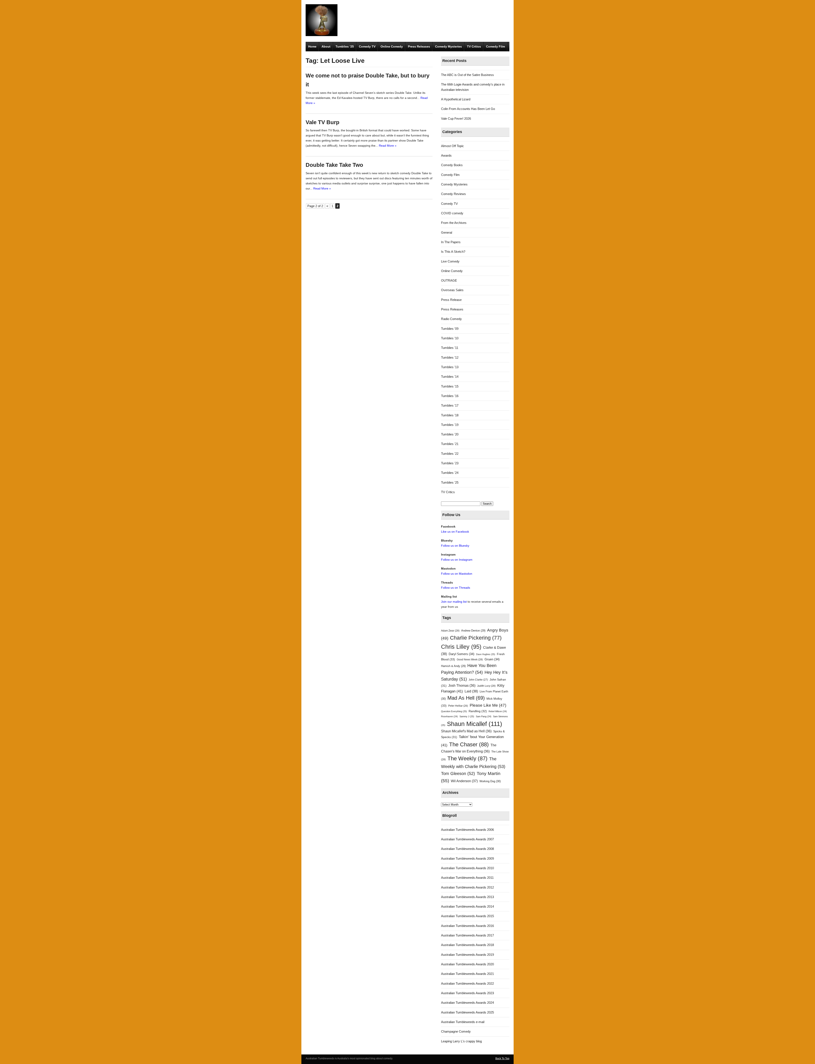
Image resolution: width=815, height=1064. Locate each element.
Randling (478, 711)
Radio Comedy (451, 319)
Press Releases (419, 46)
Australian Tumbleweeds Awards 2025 (467, 1012)
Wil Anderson (464, 781)
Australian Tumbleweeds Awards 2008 (467, 849)
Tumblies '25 (449, 482)
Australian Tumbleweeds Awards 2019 (467, 954)
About (326, 46)
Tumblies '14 (449, 376)
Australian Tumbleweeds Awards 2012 (467, 887)
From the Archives (454, 223)
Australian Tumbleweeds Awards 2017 (467, 935)
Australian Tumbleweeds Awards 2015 (467, 916)
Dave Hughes (485, 654)
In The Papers (451, 242)
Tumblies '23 (449, 463)
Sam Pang (483, 716)
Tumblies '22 (449, 453)
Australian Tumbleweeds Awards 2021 (467, 974)
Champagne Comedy (456, 1031)
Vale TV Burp (322, 122)
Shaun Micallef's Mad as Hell (466, 731)
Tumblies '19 (449, 425)
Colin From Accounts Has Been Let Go (468, 109)
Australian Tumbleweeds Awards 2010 (467, 868)
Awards (446, 155)
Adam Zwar (450, 630)
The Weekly (467, 758)
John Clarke (478, 679)
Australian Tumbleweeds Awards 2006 (467, 829)
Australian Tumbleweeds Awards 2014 (467, 906)
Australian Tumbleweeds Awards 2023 (467, 993)
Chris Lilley (461, 646)
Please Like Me (488, 705)
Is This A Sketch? (453, 251)
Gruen (492, 659)
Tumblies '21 (449, 444)
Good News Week (470, 659)
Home (312, 46)
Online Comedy (392, 46)
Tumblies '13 (449, 367)
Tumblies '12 (449, 357)
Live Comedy (450, 261)
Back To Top (502, 1058)
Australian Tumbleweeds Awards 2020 (467, 964)
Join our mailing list (454, 601)
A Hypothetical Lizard (455, 99)
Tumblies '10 (449, 338)
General (446, 232)
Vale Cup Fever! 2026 (456, 118)
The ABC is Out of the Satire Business (467, 75)
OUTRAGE (449, 280)
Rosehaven (449, 716)
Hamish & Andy (453, 666)
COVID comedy (452, 213)
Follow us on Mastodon (456, 573)
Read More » (387, 145)
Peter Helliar (458, 706)
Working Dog (490, 781)
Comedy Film (495, 46)
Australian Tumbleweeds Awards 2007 (467, 839)
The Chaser (469, 744)
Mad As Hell (466, 698)
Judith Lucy (486, 685)
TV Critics (474, 46)
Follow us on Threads (455, 587)
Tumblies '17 (449, 405)
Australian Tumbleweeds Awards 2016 (467, 926)
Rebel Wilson (498, 711)
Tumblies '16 (449, 396)
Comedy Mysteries (448, 46)
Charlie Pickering (476, 638)
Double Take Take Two (334, 165)
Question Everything (454, 711)
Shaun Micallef (474, 723)
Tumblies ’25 (345, 46)
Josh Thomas (461, 685)
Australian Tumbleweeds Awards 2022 (467, 983)
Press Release (451, 300)
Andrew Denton (473, 630)
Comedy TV (367, 46)
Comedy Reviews (453, 194)
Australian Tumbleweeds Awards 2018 (467, 945)
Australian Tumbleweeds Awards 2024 (467, 1002)
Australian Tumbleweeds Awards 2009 (467, 858)
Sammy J (466, 716)
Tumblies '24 (449, 472)
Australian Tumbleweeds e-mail (462, 1022)
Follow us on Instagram (456, 559)
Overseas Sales (452, 290)
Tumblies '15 (449, 386)
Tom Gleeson (458, 773)
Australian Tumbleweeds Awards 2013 (467, 897)
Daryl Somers (461, 654)
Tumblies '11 (449, 348)
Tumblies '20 (449, 434)
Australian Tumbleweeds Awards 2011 (467, 877)
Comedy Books (452, 165)
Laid (471, 691)
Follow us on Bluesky (455, 545)
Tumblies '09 (449, 328)
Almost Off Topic (452, 146)
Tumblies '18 (449, 415)
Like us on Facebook (455, 531)
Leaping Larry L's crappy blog (461, 1041)
